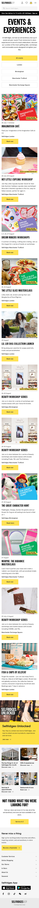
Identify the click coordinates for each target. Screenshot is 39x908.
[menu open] (35, 3)
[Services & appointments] (10, 778)
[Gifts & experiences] (28, 754)
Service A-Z (20, 822)
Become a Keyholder (10, 848)
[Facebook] (3, 895)
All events (19, 58)
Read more (10, 523)
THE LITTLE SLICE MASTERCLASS (17, 290)
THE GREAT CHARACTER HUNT (15, 505)
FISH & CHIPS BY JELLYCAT (14, 672)
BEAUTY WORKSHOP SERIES (15, 397)
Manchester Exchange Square (19, 85)
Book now (10, 141)
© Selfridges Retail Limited (19, 904)
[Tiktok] (14, 895)
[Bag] (31, 3)
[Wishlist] (27, 3)
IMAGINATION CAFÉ (10, 126)
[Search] (4, 8)
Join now (5, 739)
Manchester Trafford (19, 78)
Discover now (6, 767)
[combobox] (21, 8)
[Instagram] (8, 895)
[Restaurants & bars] (28, 778)
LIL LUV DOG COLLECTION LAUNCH (18, 344)
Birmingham (19, 71)
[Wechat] (20, 895)
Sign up (34, 13)
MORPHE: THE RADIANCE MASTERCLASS (13, 563)
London (19, 65)
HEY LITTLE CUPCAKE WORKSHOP (17, 179)
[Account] (22, 3)
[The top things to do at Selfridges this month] (10, 754)
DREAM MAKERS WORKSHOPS (16, 237)
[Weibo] (25, 895)
